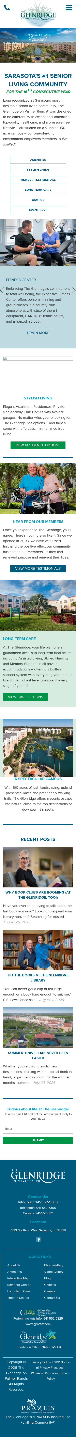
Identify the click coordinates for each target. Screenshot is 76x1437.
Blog (47, 1278)
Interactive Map (18, 1278)
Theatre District (18, 1298)
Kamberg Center (19, 1285)
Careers (49, 1291)
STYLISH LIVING (38, 170)
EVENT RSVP (38, 210)
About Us (13, 1265)
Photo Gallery (53, 1265)
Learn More (38, 333)
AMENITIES (38, 160)
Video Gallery (53, 1272)
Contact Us (52, 1298)
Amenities (14, 1272)
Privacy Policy (41, 1362)
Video (38, 469)
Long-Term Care (18, 1291)
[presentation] (2, 290)
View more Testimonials (38, 569)
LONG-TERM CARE (38, 190)
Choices (50, 1285)
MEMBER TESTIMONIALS (38, 180)
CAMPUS (38, 200)
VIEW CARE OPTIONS (25, 697)
